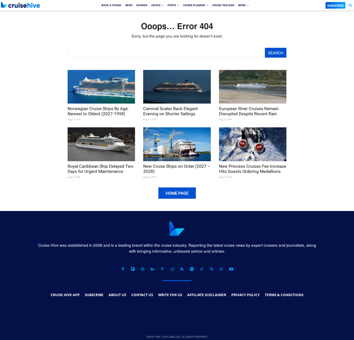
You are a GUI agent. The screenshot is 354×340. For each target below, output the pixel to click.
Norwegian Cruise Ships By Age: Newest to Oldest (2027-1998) (98, 111)
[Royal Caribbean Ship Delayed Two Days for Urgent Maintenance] (101, 144)
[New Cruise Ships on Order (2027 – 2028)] (177, 144)
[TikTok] (201, 269)
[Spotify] (192, 269)
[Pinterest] (162, 269)
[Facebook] (123, 269)
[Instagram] (142, 269)
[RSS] (182, 269)
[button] (350, 5)
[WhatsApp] (221, 269)
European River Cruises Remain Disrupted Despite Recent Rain (249, 111)
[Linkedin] (152, 269)
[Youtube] (231, 269)
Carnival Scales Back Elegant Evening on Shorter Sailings (170, 111)
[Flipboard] (133, 269)
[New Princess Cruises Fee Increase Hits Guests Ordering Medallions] (252, 144)
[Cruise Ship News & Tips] (20, 4)
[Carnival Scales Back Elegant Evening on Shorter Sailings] (177, 87)
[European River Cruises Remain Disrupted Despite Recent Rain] (252, 87)
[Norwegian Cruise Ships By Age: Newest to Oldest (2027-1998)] (101, 87)
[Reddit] (172, 269)
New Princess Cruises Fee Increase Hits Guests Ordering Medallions (252, 169)
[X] (211, 269)
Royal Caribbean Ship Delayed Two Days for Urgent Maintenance (100, 169)
